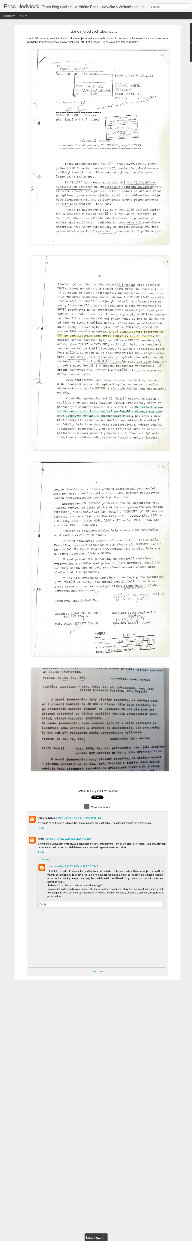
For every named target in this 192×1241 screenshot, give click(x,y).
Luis (49, 866)
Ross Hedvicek (46, 818)
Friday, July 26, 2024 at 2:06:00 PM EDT (69, 838)
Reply (41, 828)
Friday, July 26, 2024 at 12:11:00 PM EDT (78, 818)
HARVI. (42, 838)
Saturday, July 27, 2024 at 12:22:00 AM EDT (78, 866)
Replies (46, 859)
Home (23, 15)
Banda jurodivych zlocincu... (94, 31)
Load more (97, 971)
